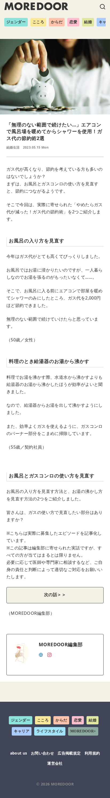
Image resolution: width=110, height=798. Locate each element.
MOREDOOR (62, 784)
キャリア (21, 731)
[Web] (41, 654)
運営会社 (55, 763)
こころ (38, 22)
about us (18, 753)
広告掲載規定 (69, 753)
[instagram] (49, 654)
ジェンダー (16, 22)
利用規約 (92, 753)
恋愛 (73, 22)
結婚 (88, 22)
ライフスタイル (49, 731)
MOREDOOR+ (83, 731)
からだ (56, 22)
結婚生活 (13, 147)
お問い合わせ (42, 753)
